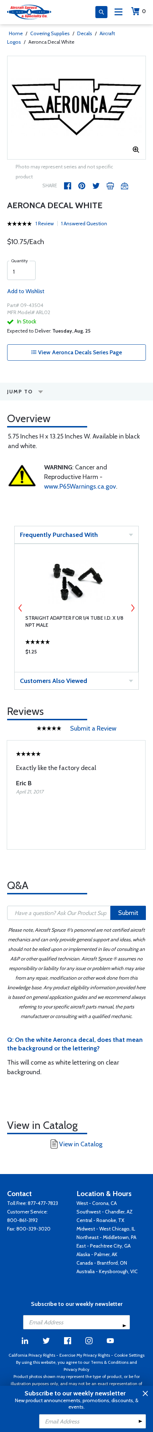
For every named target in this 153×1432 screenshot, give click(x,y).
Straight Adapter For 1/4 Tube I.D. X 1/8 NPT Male (74, 621)
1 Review (45, 223)
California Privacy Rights (32, 1355)
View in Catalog (80, 1144)
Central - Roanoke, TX (100, 1220)
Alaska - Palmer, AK (96, 1254)
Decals (84, 33)
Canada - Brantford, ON (101, 1263)
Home (16, 33)
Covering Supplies (50, 33)
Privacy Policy (76, 1369)
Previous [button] (20, 608)
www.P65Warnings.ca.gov (80, 486)
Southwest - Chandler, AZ (104, 1211)
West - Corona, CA (96, 1203)
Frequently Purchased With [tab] (59, 535)
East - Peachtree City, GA (103, 1246)
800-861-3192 (22, 1220)
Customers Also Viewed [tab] (53, 681)
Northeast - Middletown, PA (106, 1237)
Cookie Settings (129, 1355)
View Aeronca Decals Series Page (79, 352)
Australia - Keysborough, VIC (107, 1271)
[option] (76, 107)
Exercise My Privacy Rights (84, 1355)
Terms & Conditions (109, 1362)
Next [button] (133, 608)
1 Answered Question (84, 223)
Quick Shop (76, 653)
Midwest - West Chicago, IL (105, 1229)
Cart (144, 11)
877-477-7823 (43, 1203)
